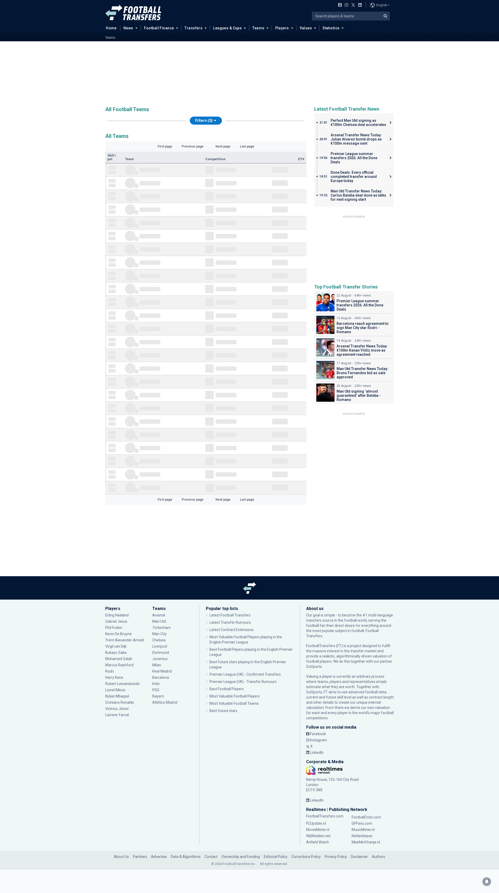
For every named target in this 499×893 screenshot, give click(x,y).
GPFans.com (362, 823)
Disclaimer (359, 857)
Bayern (158, 696)
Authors (378, 857)
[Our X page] (352, 5)
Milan (156, 665)
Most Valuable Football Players (234, 696)
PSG (155, 690)
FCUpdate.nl (316, 823)
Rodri (109, 671)
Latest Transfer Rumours (230, 622)
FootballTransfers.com (324, 816)
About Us (121, 857)
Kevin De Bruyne (118, 634)
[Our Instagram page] (345, 5)
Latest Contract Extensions (231, 630)
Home (111, 28)
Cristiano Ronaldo (119, 702)
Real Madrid (162, 671)
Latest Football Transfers (230, 615)
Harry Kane (114, 677)
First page (164, 146)
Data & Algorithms (186, 857)
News (128, 28)
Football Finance (159, 28)
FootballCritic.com (366, 817)
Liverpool (159, 646)
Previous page (192, 146)
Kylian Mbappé (117, 696)
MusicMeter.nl (363, 830)
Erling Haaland (117, 615)
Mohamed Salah (118, 659)
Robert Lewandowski (122, 684)
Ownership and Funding (240, 857)
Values (306, 28)
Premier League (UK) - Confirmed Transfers (245, 674)
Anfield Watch (317, 842)
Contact (211, 857)
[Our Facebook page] (339, 5)
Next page (223, 146)
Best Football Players (226, 689)
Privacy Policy (336, 857)
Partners (140, 857)
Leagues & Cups (227, 28)
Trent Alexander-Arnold (124, 640)
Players (282, 28)
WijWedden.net (318, 836)
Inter (156, 684)
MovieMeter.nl (317, 830)
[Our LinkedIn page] (359, 5)
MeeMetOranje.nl (366, 842)
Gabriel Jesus (116, 621)
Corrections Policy (306, 857)
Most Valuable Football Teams (234, 703)
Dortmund (160, 652)
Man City (159, 634)
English (381, 5)
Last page (247, 146)
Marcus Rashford (119, 665)
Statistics (331, 28)
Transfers (193, 28)
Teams (258, 28)
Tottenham (161, 628)
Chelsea (159, 640)
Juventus (160, 659)
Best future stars (223, 711)
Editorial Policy (275, 857)
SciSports (314, 666)
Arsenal (158, 615)
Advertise (159, 857)
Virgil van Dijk (116, 646)
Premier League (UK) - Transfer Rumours (243, 682)
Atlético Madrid (164, 702)
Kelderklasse (362, 836)
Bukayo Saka (116, 652)
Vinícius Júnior (117, 709)
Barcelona (160, 677)
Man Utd (159, 621)
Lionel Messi (115, 690)
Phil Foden (113, 628)
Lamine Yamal (117, 715)
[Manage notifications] (487, 881)
